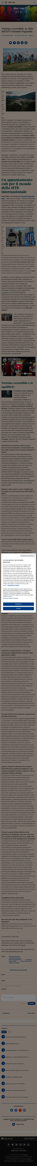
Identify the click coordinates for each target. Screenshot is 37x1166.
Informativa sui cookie (13, 585)
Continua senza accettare (27, 555)
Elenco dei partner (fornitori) (10, 598)
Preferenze (18, 604)
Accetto (18, 608)
